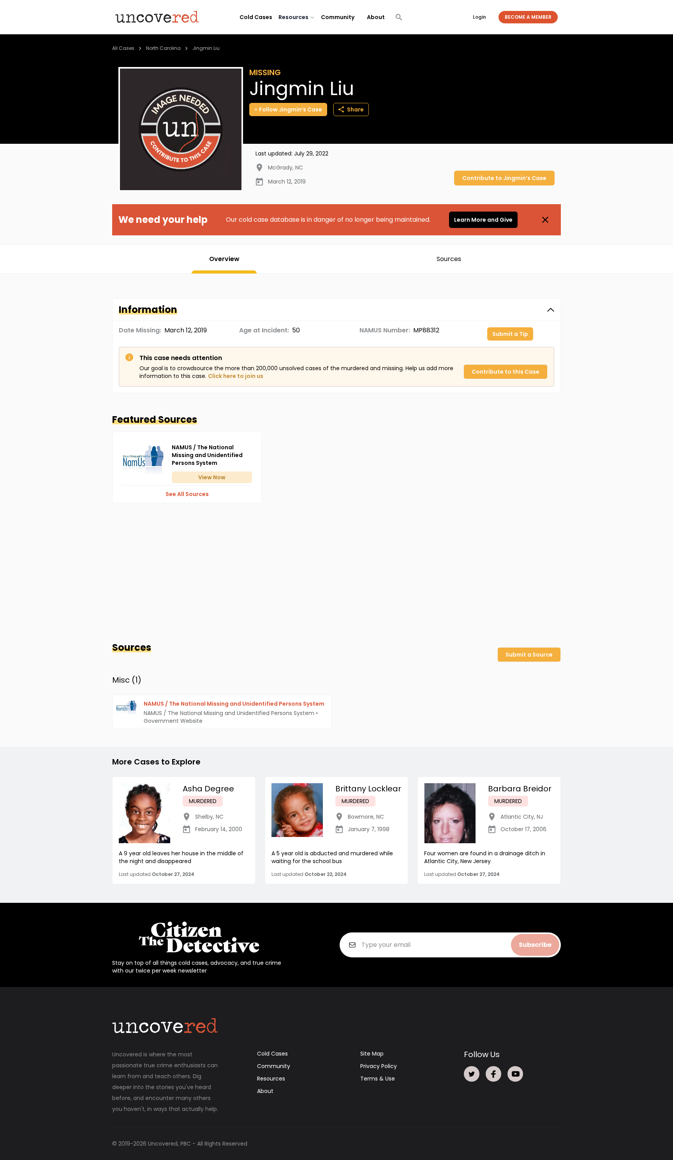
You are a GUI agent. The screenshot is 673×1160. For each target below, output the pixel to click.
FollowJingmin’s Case (290, 109)
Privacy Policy (378, 1066)
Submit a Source (529, 655)
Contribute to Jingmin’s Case (504, 178)
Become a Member (528, 17)
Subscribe (535, 944)
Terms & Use (377, 1078)
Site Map (372, 1054)
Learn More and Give (483, 220)
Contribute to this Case (505, 372)
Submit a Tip (510, 334)
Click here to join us (235, 376)
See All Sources (187, 494)
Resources (271, 1078)
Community (337, 17)
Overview (224, 258)
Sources (449, 258)
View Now (212, 477)
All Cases (123, 48)
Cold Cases (256, 17)
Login (479, 17)
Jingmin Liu (206, 48)
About (376, 17)
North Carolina (163, 48)
